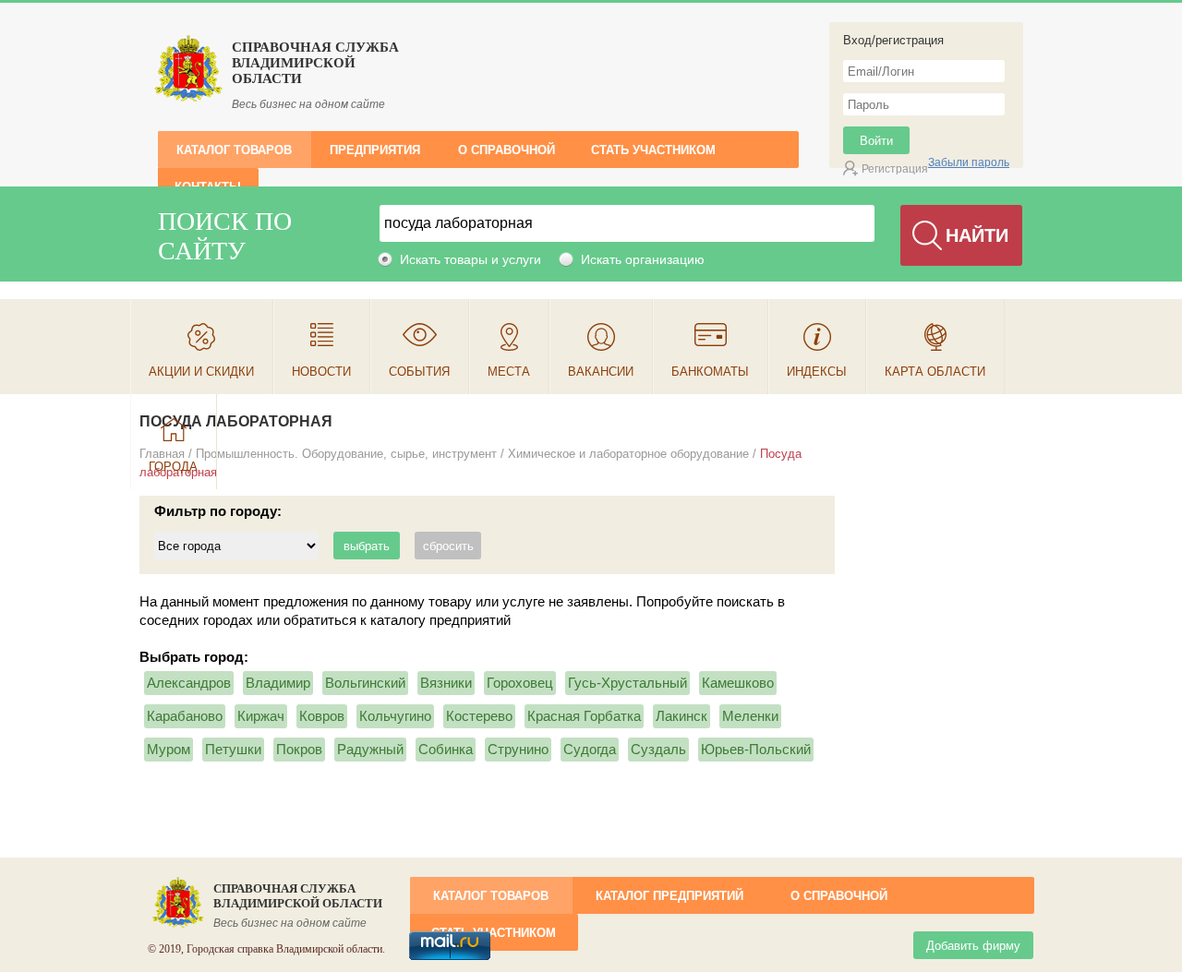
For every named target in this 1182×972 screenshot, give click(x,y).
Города (173, 467)
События (419, 371)
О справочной (506, 150)
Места (509, 371)
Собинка (445, 749)
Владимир (278, 682)
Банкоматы (710, 371)
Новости (321, 371)
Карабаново (185, 716)
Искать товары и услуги (470, 259)
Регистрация (895, 168)
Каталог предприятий (669, 896)
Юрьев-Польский (756, 749)
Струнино (518, 749)
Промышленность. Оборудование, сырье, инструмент (346, 454)
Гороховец (520, 682)
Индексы (817, 371)
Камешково (738, 682)
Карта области (935, 371)
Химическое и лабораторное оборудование (628, 454)
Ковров (321, 716)
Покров (299, 749)
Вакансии (600, 371)
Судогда (589, 749)
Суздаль (658, 749)
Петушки (233, 749)
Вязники (446, 682)
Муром (168, 749)
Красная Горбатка (584, 716)
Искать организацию (643, 259)
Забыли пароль (968, 162)
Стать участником (653, 150)
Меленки (750, 716)
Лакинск (681, 716)
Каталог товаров (234, 150)
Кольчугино (395, 716)
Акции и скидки (201, 371)
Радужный (370, 749)
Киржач (260, 716)
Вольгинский (365, 682)
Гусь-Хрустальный (627, 682)
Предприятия (375, 150)
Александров (189, 682)
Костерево (479, 716)
